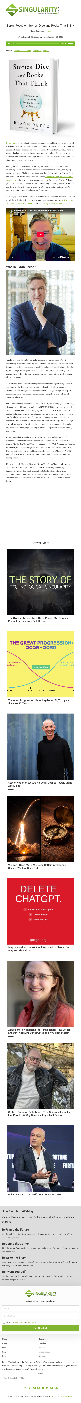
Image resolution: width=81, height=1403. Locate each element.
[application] (40, 43)
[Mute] (66, 44)
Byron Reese (11, 143)
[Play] (9, 44)
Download (37, 50)
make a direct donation (25, 203)
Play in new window (22, 50)
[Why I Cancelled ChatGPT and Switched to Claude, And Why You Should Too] (40, 917)
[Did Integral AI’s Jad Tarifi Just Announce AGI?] (40, 1163)
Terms (53, 1396)
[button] (40, 1328)
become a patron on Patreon (50, 203)
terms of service (19, 1322)
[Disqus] (40, 512)
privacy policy (32, 1322)
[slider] (71, 43)
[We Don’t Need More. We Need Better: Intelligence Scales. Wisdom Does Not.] (40, 835)
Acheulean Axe (51, 176)
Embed (46, 50)
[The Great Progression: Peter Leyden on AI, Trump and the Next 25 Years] (40, 670)
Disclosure (60, 1396)
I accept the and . (22, 1322)
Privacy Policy (70, 1396)
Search (40, 1373)
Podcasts (48, 31)
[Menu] (71, 10)
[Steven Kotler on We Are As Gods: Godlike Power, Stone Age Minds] (40, 752)
